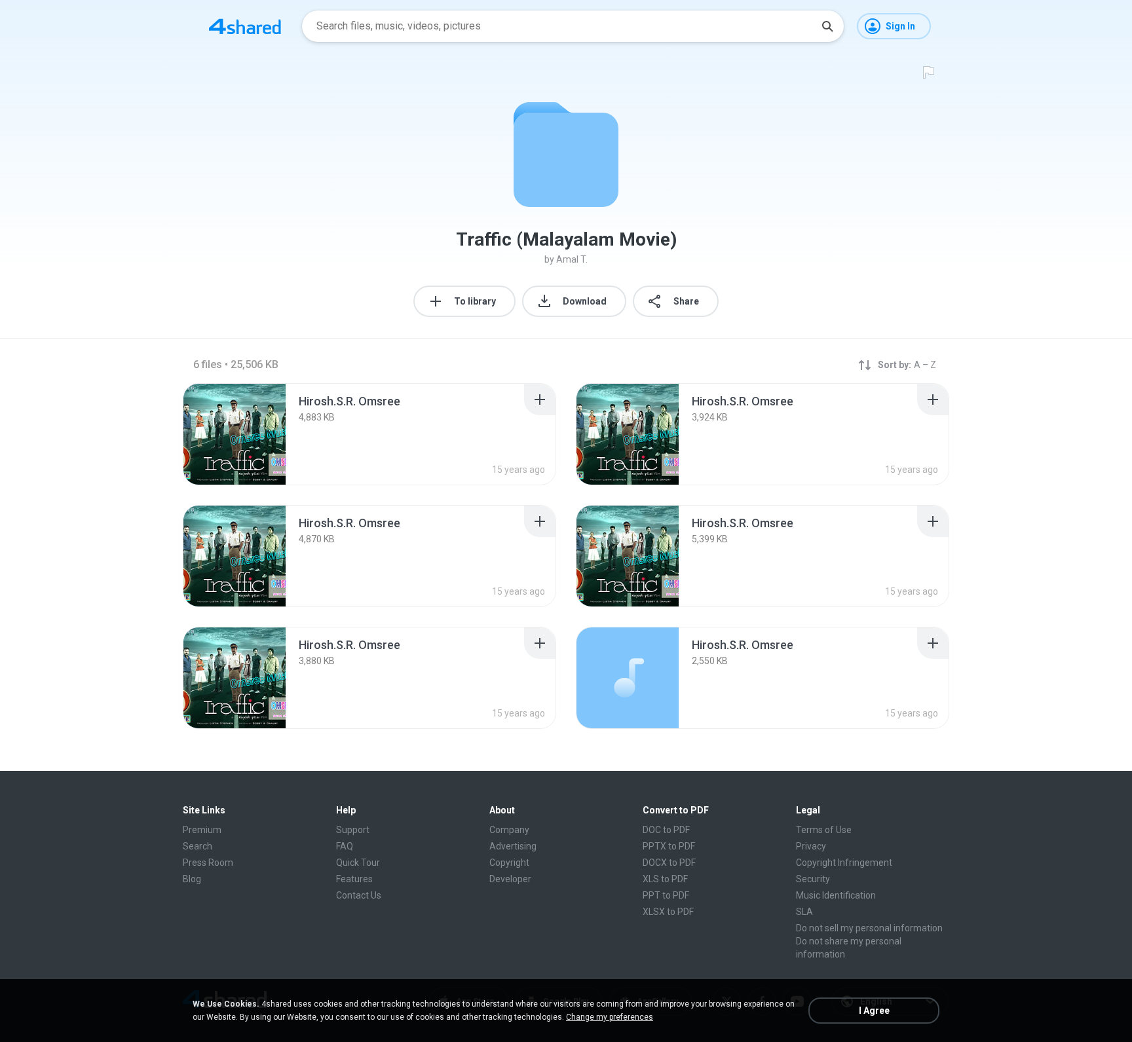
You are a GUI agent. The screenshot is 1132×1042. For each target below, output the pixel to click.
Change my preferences (609, 1017)
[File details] (234, 434)
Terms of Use (824, 830)
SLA (804, 911)
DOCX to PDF (669, 862)
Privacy (811, 846)
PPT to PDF (666, 895)
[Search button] (827, 26)
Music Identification (836, 895)
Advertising (513, 846)
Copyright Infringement (844, 862)
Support (352, 830)
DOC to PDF (666, 830)
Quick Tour (358, 862)
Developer (510, 879)
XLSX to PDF (668, 911)
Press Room (208, 862)
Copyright (509, 862)
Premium (202, 830)
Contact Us (358, 895)
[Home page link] (245, 26)
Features (354, 879)
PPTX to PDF (669, 846)
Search (197, 846)
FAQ (344, 846)
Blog (192, 879)
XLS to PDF (665, 879)
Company (509, 830)
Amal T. (572, 259)
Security (813, 879)
